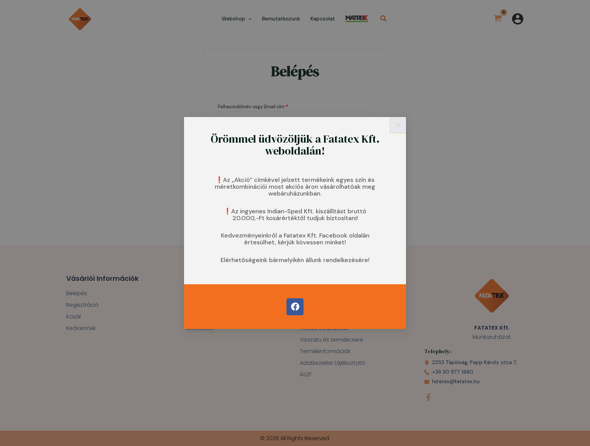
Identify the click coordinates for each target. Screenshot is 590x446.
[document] (295, 223)
